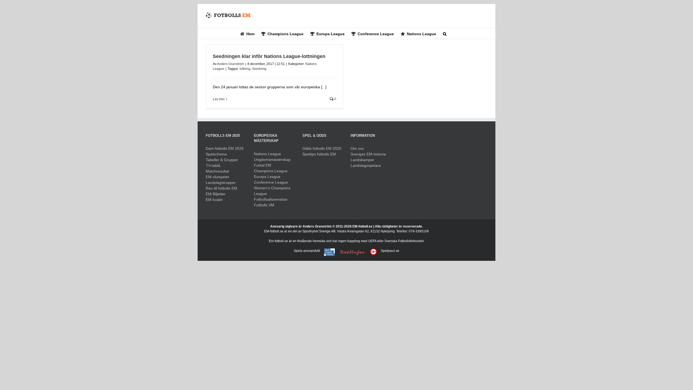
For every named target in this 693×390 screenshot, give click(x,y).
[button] (444, 33)
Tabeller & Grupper (222, 160)
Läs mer (219, 99)
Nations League (267, 154)
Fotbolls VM (264, 205)
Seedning (259, 69)
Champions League (270, 171)
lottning (245, 69)
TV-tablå (213, 165)
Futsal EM (262, 165)
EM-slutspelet (217, 177)
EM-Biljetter (215, 194)
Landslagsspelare (366, 165)
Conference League (271, 182)
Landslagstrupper (221, 182)
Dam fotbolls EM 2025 (225, 148)
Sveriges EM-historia (368, 154)
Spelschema (216, 154)
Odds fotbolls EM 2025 (321, 148)
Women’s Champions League (272, 191)
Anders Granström (230, 64)
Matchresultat (217, 171)
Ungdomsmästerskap (272, 159)
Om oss (357, 148)
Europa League (267, 176)
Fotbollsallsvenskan (270, 199)
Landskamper (362, 160)
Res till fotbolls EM (221, 188)
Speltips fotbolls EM (319, 154)
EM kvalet (214, 199)
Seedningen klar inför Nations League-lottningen (269, 56)
